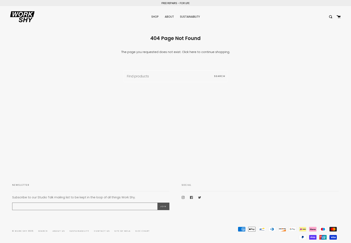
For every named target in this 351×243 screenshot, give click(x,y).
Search (219, 76)
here (193, 52)
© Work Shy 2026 (23, 231)
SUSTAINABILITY (79, 231)
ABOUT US (59, 231)
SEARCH (43, 231)
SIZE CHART (142, 231)
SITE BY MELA (123, 231)
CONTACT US (102, 231)
